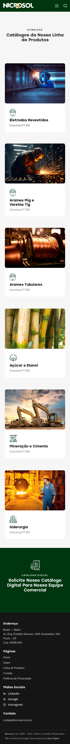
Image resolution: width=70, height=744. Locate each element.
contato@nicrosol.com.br (17, 720)
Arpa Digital (53, 738)
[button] (57, 6)
